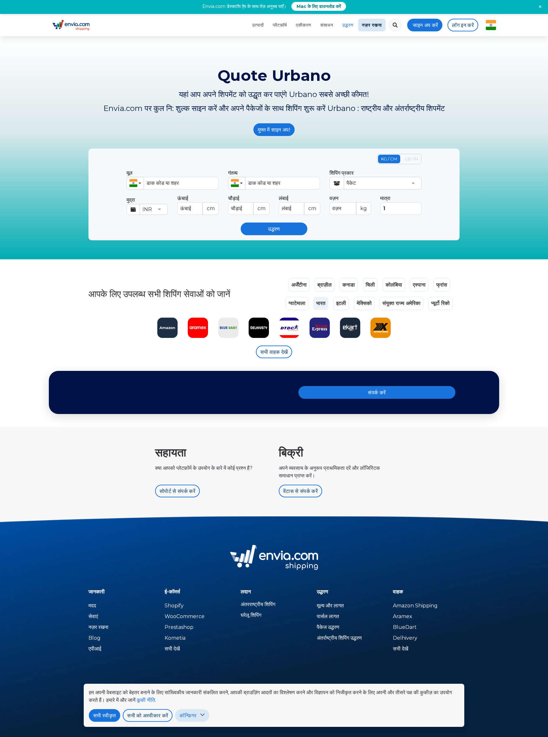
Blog (94, 638)
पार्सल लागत (328, 616)
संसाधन (326, 25)
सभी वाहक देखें (274, 352)
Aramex (402, 616)
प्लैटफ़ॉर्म (280, 25)
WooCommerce (185, 616)
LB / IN (411, 158)
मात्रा (385, 198)
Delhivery (405, 638)
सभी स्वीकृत (104, 716)
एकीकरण (303, 25)
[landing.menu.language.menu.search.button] (395, 25)
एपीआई (94, 649)
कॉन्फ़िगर (187, 716)
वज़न (348, 203)
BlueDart (405, 627)
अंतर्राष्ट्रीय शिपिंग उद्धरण (339, 638)
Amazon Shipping (415, 606)
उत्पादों (258, 25)
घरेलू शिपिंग (251, 615)
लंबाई (297, 203)
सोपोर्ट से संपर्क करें (177, 491)
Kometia (175, 638)
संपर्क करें (377, 393)
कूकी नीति (146, 700)
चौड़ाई (246, 203)
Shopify (174, 606)
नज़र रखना (372, 25)
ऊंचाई (196, 203)
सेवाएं (93, 616)
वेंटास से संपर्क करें (300, 491)
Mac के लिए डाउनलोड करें (319, 6)
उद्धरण (348, 25)
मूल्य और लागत (330, 606)
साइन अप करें (425, 25)
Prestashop (179, 627)
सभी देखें (172, 649)
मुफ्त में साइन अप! (274, 130)
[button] (135, 183)
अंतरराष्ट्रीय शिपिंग (258, 604)
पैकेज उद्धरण (328, 627)
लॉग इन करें (463, 25)
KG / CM (389, 158)
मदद (92, 606)
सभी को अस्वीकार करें (147, 716)
